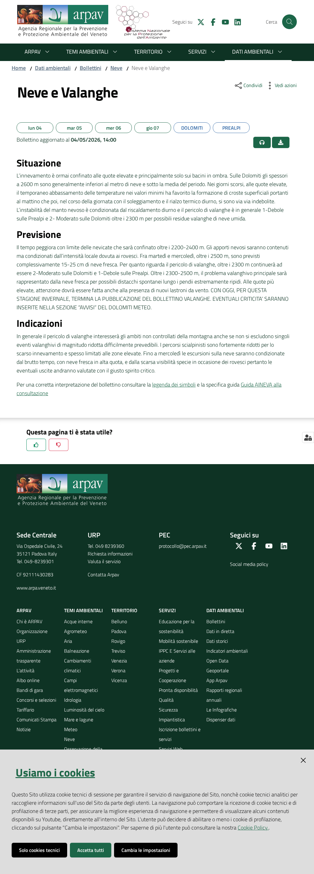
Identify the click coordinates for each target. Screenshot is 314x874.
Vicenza (119, 680)
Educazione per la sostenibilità (176, 626)
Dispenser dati (220, 719)
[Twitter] (198, 21)
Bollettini (90, 68)
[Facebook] (211, 21)
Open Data (217, 660)
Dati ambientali (252, 52)
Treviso (118, 651)
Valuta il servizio (104, 561)
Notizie (24, 729)
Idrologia (72, 700)
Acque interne (78, 621)
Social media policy (249, 564)
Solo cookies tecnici (39, 850)
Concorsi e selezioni (36, 700)
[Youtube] (223, 21)
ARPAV (32, 52)
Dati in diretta (220, 631)
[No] (58, 445)
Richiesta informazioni (110, 553)
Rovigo (118, 641)
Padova (118, 631)
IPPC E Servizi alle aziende (177, 655)
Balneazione (76, 651)
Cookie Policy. (253, 827)
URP (21, 641)
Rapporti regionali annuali (224, 695)
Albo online (28, 680)
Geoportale (217, 670)
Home (19, 68)
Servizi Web (170, 749)
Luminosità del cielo (84, 709)
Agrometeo (75, 631)
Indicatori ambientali (227, 651)
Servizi (197, 52)
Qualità (166, 700)
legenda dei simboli (174, 384)
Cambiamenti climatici (77, 665)
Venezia (119, 660)
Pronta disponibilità (178, 690)
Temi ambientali (87, 52)
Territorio (148, 52)
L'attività (25, 670)
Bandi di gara (30, 690)
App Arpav (217, 680)
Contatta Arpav (103, 574)
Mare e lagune (78, 719)
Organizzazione (32, 631)
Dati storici (217, 641)
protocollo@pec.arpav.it (183, 546)
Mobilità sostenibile (178, 641)
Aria (68, 641)
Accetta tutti (90, 850)
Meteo (70, 729)
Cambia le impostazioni (145, 850)
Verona (118, 670)
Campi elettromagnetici (81, 685)
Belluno (119, 621)
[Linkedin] (235, 21)
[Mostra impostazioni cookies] (308, 437)
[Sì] (36, 445)
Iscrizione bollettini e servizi (180, 734)
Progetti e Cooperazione (172, 675)
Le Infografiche (221, 709)
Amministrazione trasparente (34, 655)
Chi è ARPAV (29, 621)
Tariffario (25, 709)
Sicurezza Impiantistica (172, 714)
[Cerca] (289, 21)
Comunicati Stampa (36, 719)
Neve (116, 68)
